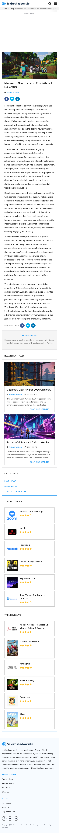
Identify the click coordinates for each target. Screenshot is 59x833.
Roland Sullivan (13, 92)
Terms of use (7, 779)
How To (5, 807)
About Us (6, 787)
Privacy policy (8, 783)
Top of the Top (8, 811)
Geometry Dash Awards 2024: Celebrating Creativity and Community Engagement (29, 389)
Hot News (6, 803)
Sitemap (5, 792)
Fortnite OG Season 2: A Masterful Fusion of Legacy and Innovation (29, 442)
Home (4, 8)
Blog (12, 8)
